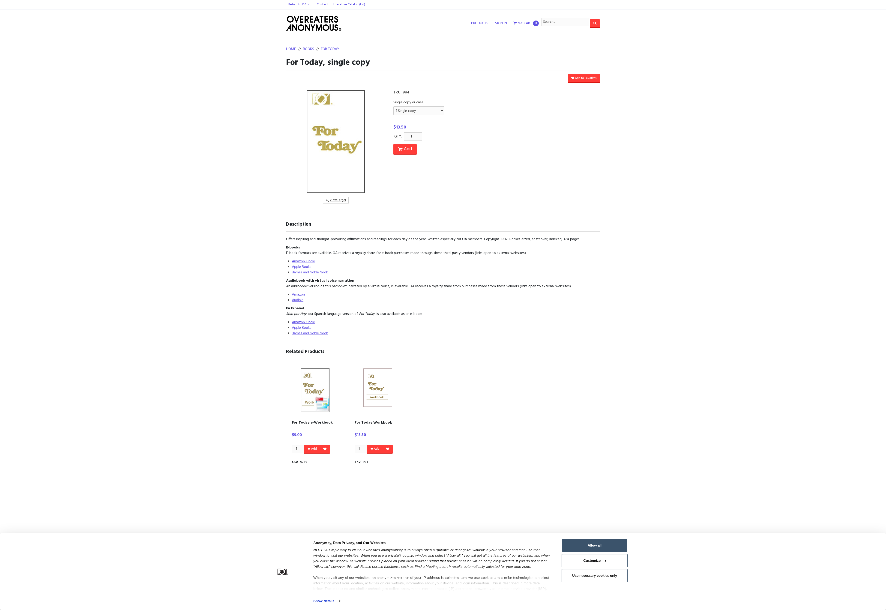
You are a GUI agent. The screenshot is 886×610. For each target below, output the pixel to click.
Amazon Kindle (303, 261)
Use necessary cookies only (594, 575)
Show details (323, 601)
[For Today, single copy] (336, 141)
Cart (527, 23)
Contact (322, 4)
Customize (592, 560)
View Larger (338, 200)
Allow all (595, 545)
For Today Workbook (373, 422)
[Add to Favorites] (325, 449)
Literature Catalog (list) (349, 4)
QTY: (398, 137)
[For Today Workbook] (378, 387)
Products (479, 23)
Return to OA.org (299, 4)
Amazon (298, 295)
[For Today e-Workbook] (315, 390)
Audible (297, 300)
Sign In (501, 23)
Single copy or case (408, 102)
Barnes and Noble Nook (310, 272)
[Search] (595, 23)
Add (407, 149)
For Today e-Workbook (312, 422)
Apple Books (301, 267)
